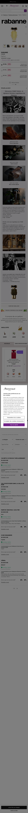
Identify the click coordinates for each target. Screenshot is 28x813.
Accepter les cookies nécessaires (14, 421)
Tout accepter (14, 424)
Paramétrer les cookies (14, 417)
